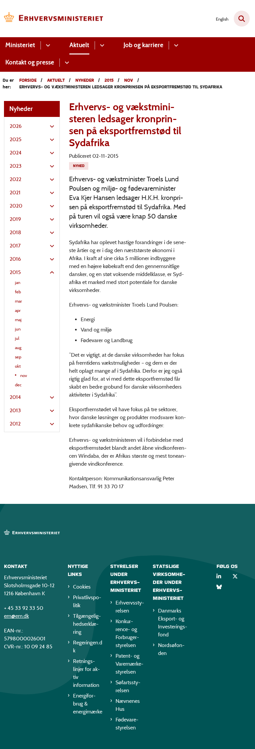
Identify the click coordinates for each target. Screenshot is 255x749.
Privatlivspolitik (87, 601)
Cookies (82, 587)
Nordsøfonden (171, 649)
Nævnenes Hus (128, 705)
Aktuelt (79, 45)
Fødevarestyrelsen (127, 723)
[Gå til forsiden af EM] (52, 18)
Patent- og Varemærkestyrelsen (129, 664)
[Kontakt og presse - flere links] (65, 62)
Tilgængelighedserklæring (87, 624)
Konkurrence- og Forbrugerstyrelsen (127, 633)
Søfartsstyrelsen (128, 686)
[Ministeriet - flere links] (47, 45)
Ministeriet (20, 45)
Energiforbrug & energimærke (87, 704)
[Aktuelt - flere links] (101, 45)
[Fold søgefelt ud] (242, 19)
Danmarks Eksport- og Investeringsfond (172, 623)
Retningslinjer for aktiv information (86, 673)
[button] (50, 126)
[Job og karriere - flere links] (175, 45)
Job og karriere (143, 45)
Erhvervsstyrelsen (130, 607)
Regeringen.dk (87, 646)
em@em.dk (16, 616)
